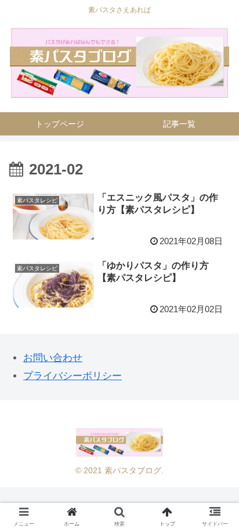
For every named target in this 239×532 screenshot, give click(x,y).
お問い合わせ (52, 357)
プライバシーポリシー (72, 375)
